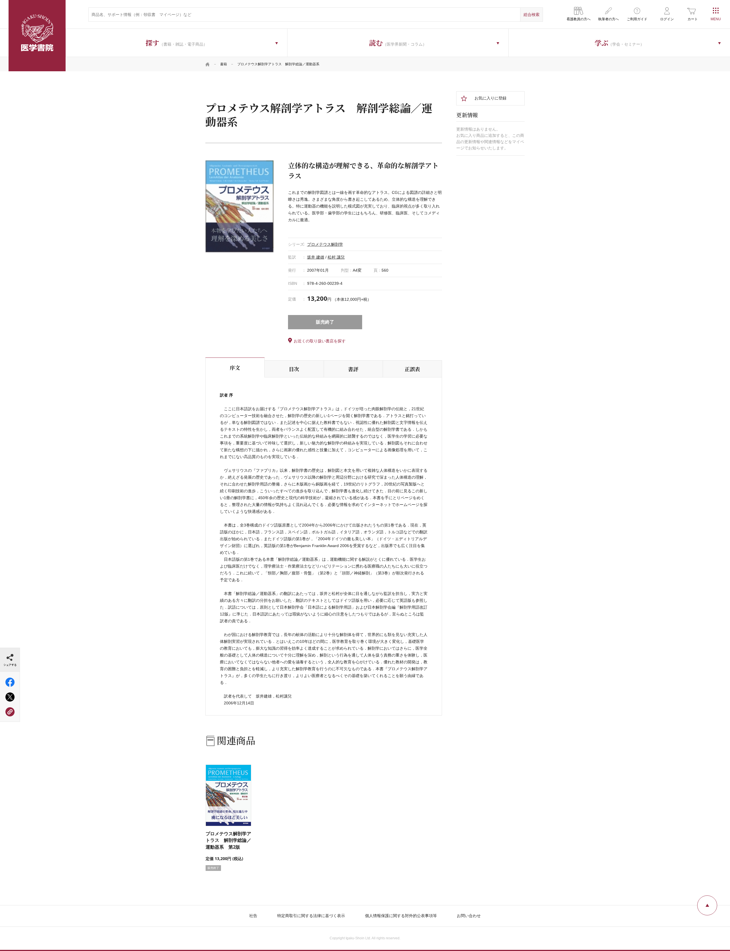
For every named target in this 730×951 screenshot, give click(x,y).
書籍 (223, 64)
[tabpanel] (239, 206)
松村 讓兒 (336, 257)
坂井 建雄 (315, 257)
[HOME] (207, 64)
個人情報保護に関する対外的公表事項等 (401, 915)
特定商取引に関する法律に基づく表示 (311, 915)
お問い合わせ (469, 915)
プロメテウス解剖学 (325, 244)
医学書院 (37, 35)
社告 (253, 915)
